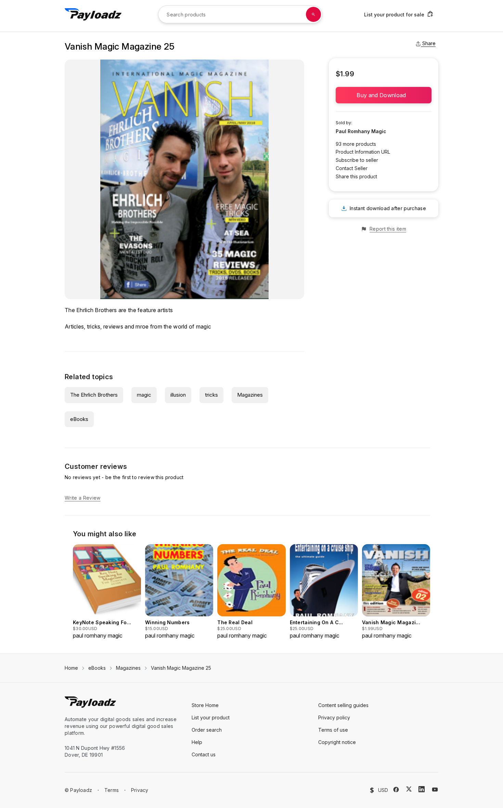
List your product (211, 717)
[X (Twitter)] (409, 789)
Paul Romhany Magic (361, 131)
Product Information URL (363, 152)
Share (429, 43)
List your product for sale (394, 14)
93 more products (356, 144)
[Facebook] (396, 789)
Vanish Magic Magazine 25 (181, 668)
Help (197, 742)
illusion (178, 395)
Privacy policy (334, 717)
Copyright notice (337, 742)
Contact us (204, 754)
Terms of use (333, 730)
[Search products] (313, 14)
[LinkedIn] (421, 789)
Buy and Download (383, 95)
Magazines (250, 395)
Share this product (356, 176)
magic (144, 395)
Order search (207, 730)
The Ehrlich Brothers (94, 395)
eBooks (79, 419)
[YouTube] (434, 789)
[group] (107, 592)
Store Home (205, 705)
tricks (211, 395)
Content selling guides (343, 705)
